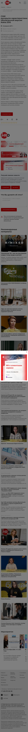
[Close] (26, 352)
